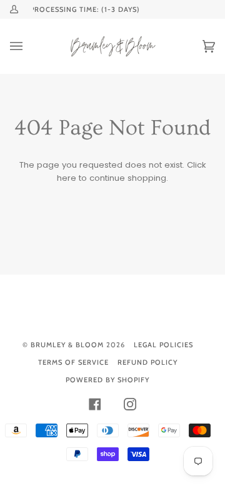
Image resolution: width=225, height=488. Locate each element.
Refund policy (148, 362)
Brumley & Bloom (67, 344)
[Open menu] (29, 46)
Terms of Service (73, 362)
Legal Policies (163, 344)
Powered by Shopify (107, 379)
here (66, 178)
